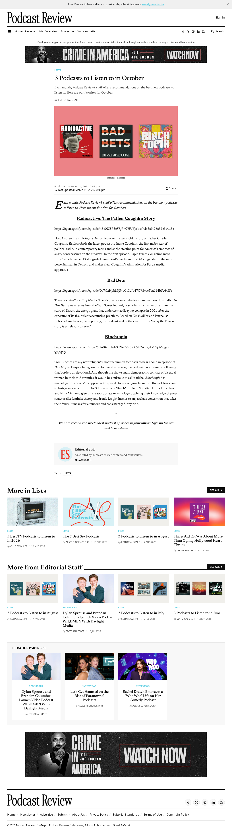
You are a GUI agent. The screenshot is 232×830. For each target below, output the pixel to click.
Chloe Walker (18, 546)
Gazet (126, 825)
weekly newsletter (115, 428)
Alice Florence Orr (77, 542)
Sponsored (69, 607)
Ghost (116, 825)
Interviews (89, 686)
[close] (228, 4)
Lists (57, 70)
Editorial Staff (68, 100)
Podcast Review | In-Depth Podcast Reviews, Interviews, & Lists (54, 825)
